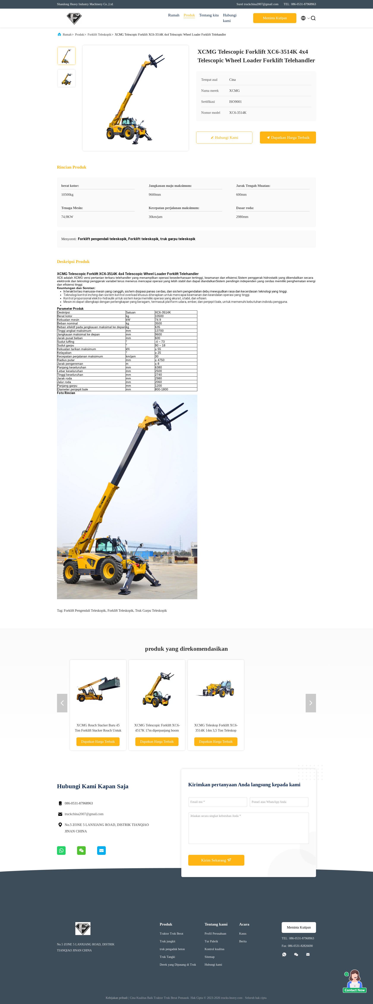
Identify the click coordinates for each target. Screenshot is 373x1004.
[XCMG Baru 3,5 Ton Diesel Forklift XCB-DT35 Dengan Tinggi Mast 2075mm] (216, 688)
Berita (243, 941)
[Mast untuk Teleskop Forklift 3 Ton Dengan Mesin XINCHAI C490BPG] (157, 688)
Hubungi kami (230, 18)
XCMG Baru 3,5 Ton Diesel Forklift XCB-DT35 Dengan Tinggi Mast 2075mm (215, 730)
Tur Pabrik (211, 941)
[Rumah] (74, 18)
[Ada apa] (67, 853)
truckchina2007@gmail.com (84, 814)
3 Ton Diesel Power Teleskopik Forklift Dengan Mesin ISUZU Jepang (98, 730)
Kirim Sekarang (214, 860)
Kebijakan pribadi (117, 997)
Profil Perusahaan (215, 933)
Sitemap (210, 957)
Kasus (242, 933)
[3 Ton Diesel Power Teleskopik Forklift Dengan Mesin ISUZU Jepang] (98, 688)
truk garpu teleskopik (151, 610)
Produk (189, 15)
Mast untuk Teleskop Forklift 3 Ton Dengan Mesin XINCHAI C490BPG (157, 730)
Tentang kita (209, 15)
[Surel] (107, 853)
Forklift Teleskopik (99, 34)
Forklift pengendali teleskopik (85, 610)
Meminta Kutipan (275, 18)
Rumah (173, 15)
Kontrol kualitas (214, 949)
